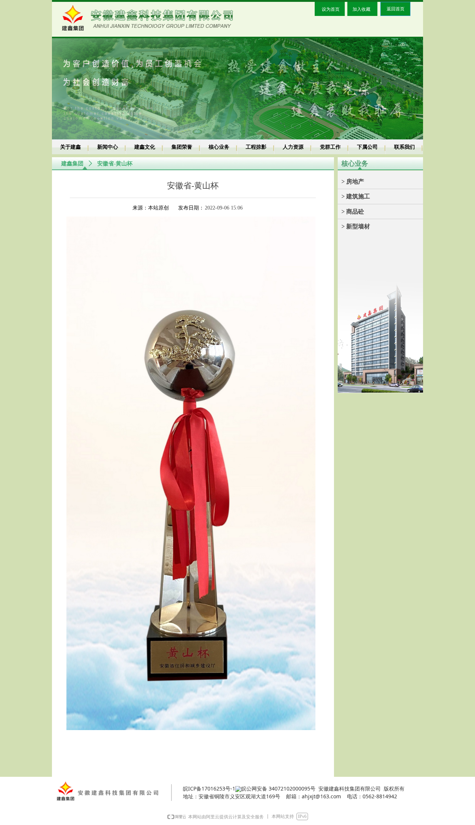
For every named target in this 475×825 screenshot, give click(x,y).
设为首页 (331, 9)
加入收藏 (361, 9)
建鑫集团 (72, 163)
